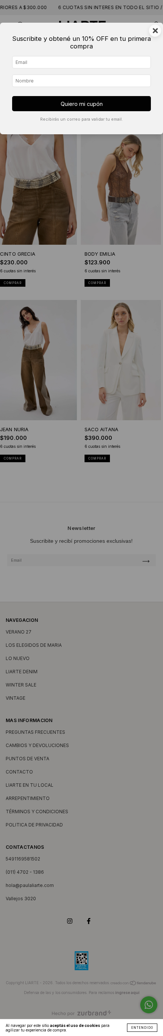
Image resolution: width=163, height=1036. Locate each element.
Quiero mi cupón (82, 104)
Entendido (142, 1028)
